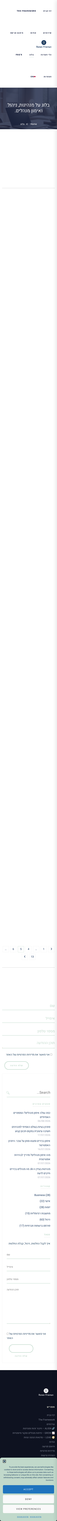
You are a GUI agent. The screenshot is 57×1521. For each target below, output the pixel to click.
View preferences (28, 1509)
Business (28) (42, 1195)
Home (34, 124)
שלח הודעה (16, 1065)
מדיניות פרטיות (35, 1516)
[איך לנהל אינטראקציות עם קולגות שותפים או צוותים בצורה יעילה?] (28, 450)
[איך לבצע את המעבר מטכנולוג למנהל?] (28, 195)
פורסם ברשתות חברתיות (30, 254)
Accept (28, 1489)
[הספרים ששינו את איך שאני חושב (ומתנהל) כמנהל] (28, 571)
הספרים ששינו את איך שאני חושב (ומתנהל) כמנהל (30, 623)
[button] (4, 1461)
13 (32, 957)
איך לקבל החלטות (40, 1244)
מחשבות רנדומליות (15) (37, 1213)
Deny (28, 1499)
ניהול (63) (45, 1220)
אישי (47, 879)
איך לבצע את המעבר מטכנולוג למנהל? (32, 261)
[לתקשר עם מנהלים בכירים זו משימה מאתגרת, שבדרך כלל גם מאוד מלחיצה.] (28, 694)
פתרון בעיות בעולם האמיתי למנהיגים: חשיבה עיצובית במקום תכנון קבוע (30, 1129)
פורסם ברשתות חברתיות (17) (34, 1226)
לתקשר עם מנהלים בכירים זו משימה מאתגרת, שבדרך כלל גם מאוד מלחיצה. (28, 766)
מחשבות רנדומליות (40, 375)
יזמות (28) (44, 1207)
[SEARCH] (8, 1092)
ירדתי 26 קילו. (37, 884)
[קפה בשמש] (28, 334)
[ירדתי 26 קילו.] (28, 839)
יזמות (47, 486)
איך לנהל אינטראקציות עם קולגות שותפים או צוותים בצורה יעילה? (29, 496)
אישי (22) (45, 1201)
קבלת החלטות (16, 1244)
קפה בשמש (39, 380)
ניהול (47, 254)
